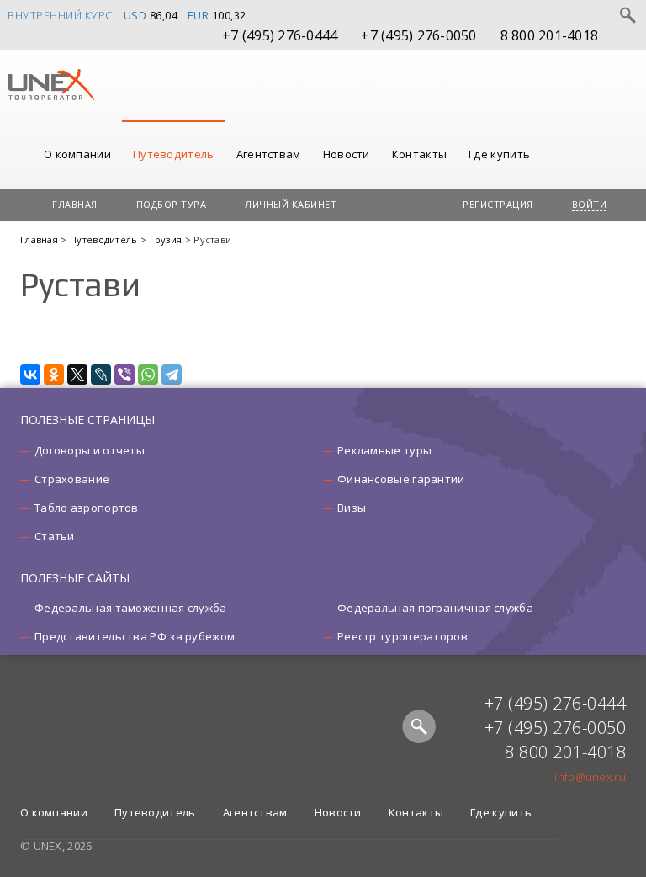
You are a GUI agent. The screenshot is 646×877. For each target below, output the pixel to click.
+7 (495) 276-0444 (279, 35)
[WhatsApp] (148, 374)
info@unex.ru (590, 776)
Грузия (167, 239)
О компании (77, 154)
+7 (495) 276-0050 (418, 35)
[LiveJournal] (101, 374)
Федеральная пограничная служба (435, 607)
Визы (351, 507)
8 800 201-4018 (549, 35)
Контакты (419, 154)
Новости (346, 154)
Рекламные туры (384, 450)
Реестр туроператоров (402, 636)
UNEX (51, 85)
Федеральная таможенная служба (130, 607)
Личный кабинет (290, 204)
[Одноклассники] (54, 374)
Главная (75, 204)
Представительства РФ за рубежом (134, 636)
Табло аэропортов (86, 507)
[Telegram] (172, 374)
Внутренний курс (60, 15)
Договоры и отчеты (89, 450)
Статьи (54, 536)
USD (135, 15)
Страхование (71, 478)
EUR (198, 15)
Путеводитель (173, 154)
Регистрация (498, 204)
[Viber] (124, 374)
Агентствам (268, 154)
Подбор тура (171, 204)
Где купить (499, 154)
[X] (77, 374)
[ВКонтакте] (30, 374)
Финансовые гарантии (401, 478)
